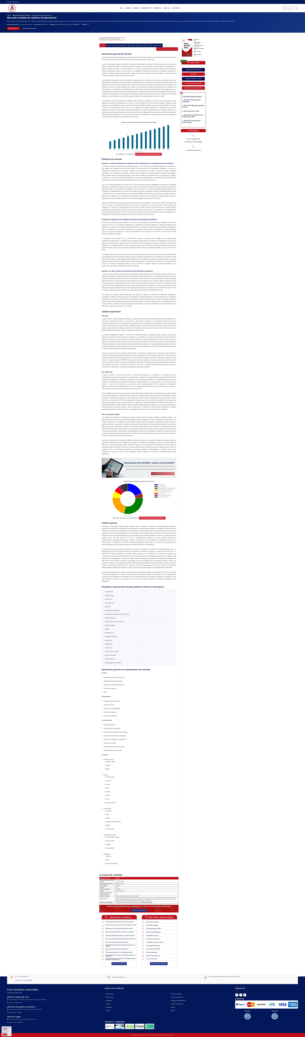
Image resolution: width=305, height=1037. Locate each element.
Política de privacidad (166, 526)
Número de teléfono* (137, 519)
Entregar (152, 542)
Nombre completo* (137, 503)
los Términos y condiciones (141, 528)
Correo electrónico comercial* (140, 511)
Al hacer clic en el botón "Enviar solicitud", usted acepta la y (153, 527)
